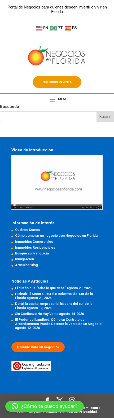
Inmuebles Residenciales (35, 247)
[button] (44, 406)
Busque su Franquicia (32, 253)
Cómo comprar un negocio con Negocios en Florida (56, 235)
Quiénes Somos (27, 230)
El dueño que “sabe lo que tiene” (40, 288)
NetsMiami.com (85, 408)
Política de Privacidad (78, 412)
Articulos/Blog (26, 265)
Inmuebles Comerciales (34, 242)
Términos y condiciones (37, 412)
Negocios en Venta (57, 82)
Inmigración (24, 259)
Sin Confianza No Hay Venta (36, 314)
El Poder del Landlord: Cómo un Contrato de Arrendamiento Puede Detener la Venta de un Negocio (58, 322)
